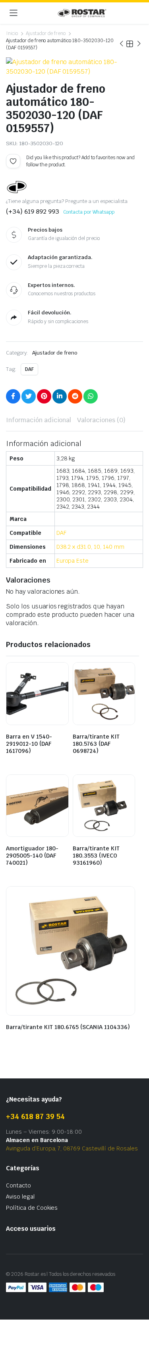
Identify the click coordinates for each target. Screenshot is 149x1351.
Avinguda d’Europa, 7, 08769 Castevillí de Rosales (72, 1148)
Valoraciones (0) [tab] (101, 420)
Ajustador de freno (46, 33)
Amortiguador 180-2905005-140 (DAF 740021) (32, 855)
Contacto (18, 1185)
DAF (29, 369)
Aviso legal (20, 1196)
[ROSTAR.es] (82, 13)
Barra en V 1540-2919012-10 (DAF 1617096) (29, 743)
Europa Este (72, 560)
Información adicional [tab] (38, 420)
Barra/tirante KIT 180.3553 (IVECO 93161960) (96, 855)
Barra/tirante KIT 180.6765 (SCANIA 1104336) (68, 1027)
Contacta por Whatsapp (88, 212)
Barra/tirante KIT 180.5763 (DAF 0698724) (96, 743)
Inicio (12, 33)
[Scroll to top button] (136, 1315)
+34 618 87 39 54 (35, 1116)
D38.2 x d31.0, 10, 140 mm (90, 546)
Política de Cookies (32, 1207)
